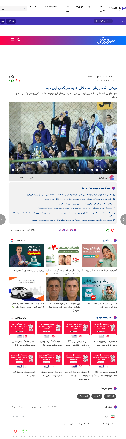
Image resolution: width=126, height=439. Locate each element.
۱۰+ (9, 21)
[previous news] (3, 219)
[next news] (123, 219)
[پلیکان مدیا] (116, 8)
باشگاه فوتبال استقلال (103, 21)
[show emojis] (2, 21)
